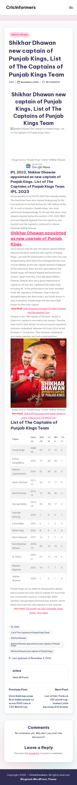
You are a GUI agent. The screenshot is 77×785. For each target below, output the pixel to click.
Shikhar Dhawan (18, 638)
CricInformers (21, 7)
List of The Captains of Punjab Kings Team (30, 632)
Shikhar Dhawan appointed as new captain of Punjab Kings (38, 238)
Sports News (19, 34)
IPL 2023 (15, 627)
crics (17, 670)
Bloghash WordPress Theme (38, 779)
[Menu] (71, 7)
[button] (20, 677)
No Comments (53, 82)
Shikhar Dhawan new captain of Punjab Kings (31, 651)
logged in (34, 753)
